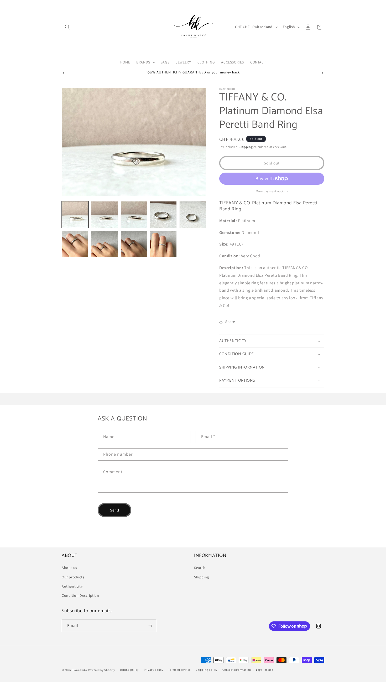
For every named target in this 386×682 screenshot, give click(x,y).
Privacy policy (153, 670)
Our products (73, 577)
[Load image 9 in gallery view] (163, 244)
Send (114, 510)
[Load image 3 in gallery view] (134, 214)
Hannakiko (79, 670)
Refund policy (129, 670)
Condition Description (80, 595)
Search (200, 567)
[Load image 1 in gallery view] (75, 214)
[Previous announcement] (63, 73)
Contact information (236, 670)
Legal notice (264, 670)
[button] (67, 27)
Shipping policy (206, 670)
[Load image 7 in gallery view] (104, 244)
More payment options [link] (272, 191)
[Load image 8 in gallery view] (134, 244)
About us (69, 567)
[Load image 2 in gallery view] (104, 214)
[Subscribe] (150, 626)
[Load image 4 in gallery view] (163, 214)
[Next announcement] (322, 73)
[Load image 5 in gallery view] (192, 214)
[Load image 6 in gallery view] (75, 244)
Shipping (246, 147)
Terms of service (179, 670)
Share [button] (230, 321)
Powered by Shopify (101, 670)
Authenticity (72, 586)
